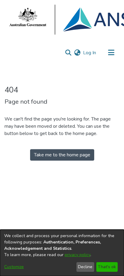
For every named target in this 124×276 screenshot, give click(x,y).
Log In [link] (90, 52)
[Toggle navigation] (111, 52)
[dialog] (62, 253)
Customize (14, 267)
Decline (85, 267)
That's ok (107, 267)
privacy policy (77, 255)
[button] (68, 52)
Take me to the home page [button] (62, 155)
